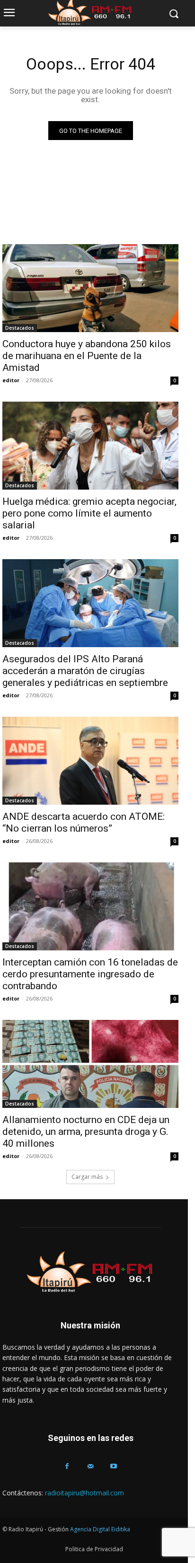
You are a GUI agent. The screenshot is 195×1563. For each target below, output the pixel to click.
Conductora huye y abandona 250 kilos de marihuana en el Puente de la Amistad (86, 355)
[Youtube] (114, 1466)
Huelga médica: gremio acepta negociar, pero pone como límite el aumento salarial (89, 513)
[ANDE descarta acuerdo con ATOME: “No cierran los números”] (90, 761)
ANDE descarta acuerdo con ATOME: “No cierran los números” (83, 822)
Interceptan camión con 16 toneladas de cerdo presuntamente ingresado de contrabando (90, 974)
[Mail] (90, 1466)
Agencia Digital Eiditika (100, 1529)
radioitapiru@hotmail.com (84, 1492)
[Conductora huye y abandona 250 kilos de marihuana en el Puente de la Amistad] (90, 288)
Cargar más (87, 1177)
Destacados (19, 328)
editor (10, 380)
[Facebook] (67, 1466)
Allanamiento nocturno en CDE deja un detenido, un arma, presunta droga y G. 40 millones (85, 1131)
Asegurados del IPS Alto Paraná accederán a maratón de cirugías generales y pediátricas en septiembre (85, 670)
